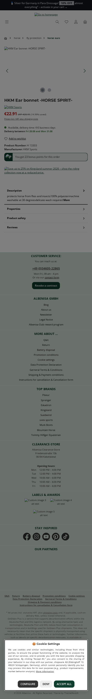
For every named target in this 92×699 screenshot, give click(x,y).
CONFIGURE (27, 684)
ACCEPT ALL (64, 684)
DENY (46, 684)
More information (45, 671)
